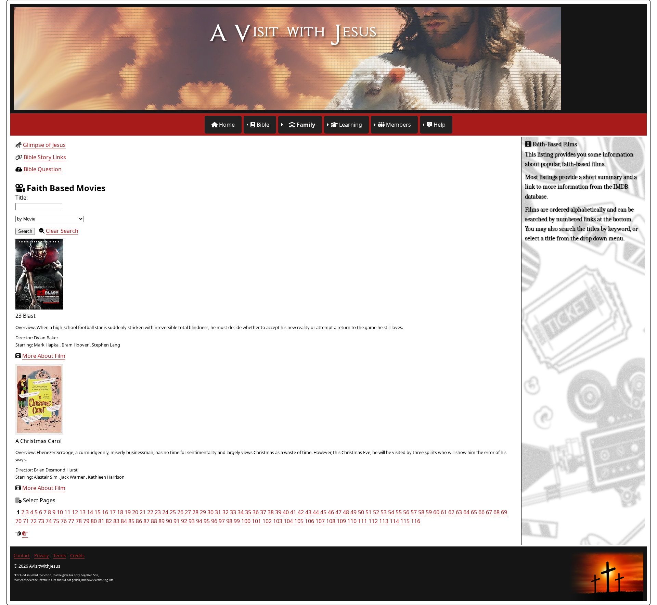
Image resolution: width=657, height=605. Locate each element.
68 (496, 512)
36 (256, 512)
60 (436, 512)
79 (86, 521)
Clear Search (62, 231)
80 (94, 521)
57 (414, 512)
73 (41, 521)
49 (353, 512)
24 (165, 512)
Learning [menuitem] (350, 124)
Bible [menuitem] (262, 124)
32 (225, 512)
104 (288, 521)
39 (278, 512)
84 (124, 521)
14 (90, 512)
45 (323, 512)
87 (146, 521)
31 (218, 512)
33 (233, 512)
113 (383, 521)
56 (406, 512)
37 (263, 512)
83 (116, 521)
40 (286, 512)
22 (150, 512)
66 (481, 512)
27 (188, 512)
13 (82, 512)
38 (271, 512)
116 (415, 521)
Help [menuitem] (439, 124)
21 (143, 512)
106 (309, 521)
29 (203, 512)
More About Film (43, 356)
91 (176, 521)
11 (67, 512)
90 (169, 521)
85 (131, 521)
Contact (22, 555)
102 (267, 521)
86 (139, 521)
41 (293, 512)
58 (421, 512)
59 (429, 512)
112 (373, 521)
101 (256, 521)
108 (330, 521)
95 (207, 521)
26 (180, 512)
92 (184, 521)
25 (173, 512)
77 (71, 521)
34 (240, 512)
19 (128, 512)
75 (56, 521)
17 (113, 512)
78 (79, 521)
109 (341, 521)
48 (346, 512)
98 (229, 521)
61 (444, 512)
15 (97, 512)
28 (195, 512)
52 (376, 512)
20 (135, 512)
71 (26, 521)
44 (316, 512)
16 (105, 512)
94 (199, 521)
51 (368, 512)
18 (120, 512)
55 (399, 512)
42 (301, 512)
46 (331, 512)
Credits (77, 555)
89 (161, 521)
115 (405, 521)
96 (214, 521)
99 (237, 521)
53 (384, 512)
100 (245, 521)
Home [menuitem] (226, 124)
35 (248, 512)
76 (64, 521)
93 (192, 521)
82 (109, 521)
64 (466, 512)
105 (299, 521)
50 (361, 512)
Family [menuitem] (305, 124)
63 (459, 512)
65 (474, 512)
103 (277, 521)
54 (391, 512)
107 (320, 521)
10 (60, 512)
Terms (59, 555)
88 (154, 521)
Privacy (41, 555)
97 (222, 521)
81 (101, 521)
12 (75, 512)
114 (394, 521)
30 (210, 512)
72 (33, 521)
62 (451, 512)
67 (489, 512)
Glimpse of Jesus (44, 145)
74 (49, 521)
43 (308, 512)
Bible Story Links (45, 157)
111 (362, 521)
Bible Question (43, 169)
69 (504, 512)
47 (338, 512)
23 (158, 512)
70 (18, 521)
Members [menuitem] (398, 124)
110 (352, 521)
